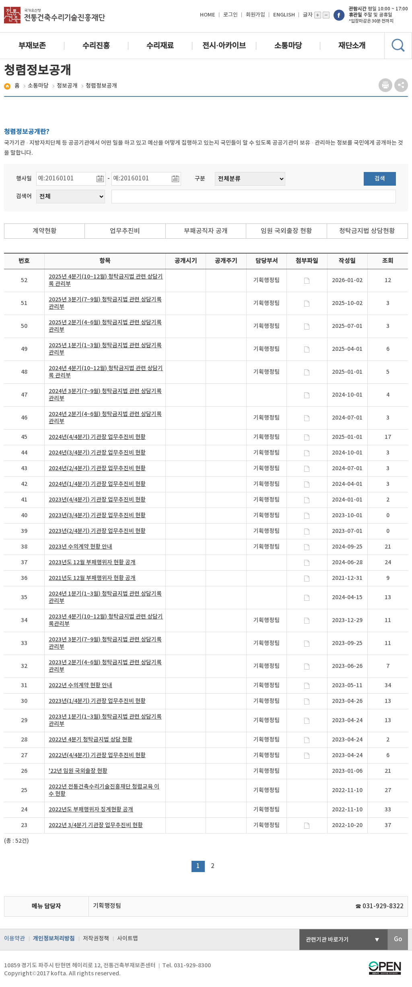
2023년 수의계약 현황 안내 (80, 546)
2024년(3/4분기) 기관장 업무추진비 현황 (97, 452)
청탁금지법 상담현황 (367, 231)
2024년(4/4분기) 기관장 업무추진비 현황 (97, 437)
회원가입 (255, 15)
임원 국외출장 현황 (286, 231)
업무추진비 (125, 231)
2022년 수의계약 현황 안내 (80, 685)
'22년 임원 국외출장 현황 (78, 771)
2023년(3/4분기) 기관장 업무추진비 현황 (97, 515)
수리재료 (160, 45)
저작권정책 (96, 938)
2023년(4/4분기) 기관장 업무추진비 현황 (97, 499)
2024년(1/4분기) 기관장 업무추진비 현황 (97, 484)
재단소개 (352, 45)
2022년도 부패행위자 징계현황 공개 (91, 809)
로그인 (230, 15)
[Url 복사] (401, 85)
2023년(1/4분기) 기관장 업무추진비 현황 (97, 701)
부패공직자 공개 (206, 231)
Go (398, 939)
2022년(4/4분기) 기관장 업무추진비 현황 (97, 755)
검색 (380, 178)
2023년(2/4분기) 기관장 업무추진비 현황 (97, 531)
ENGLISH (284, 15)
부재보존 (32, 45)
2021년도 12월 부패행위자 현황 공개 (92, 578)
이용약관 (14, 938)
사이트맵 (127, 938)
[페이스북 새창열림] (339, 15)
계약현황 (45, 231)
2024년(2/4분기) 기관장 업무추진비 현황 (97, 468)
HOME (207, 15)
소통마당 (288, 45)
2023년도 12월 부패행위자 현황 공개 (92, 562)
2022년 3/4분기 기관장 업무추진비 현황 (96, 825)
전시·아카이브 (224, 45)
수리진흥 (96, 45)
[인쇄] (385, 85)
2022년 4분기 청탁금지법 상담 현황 (90, 739)
